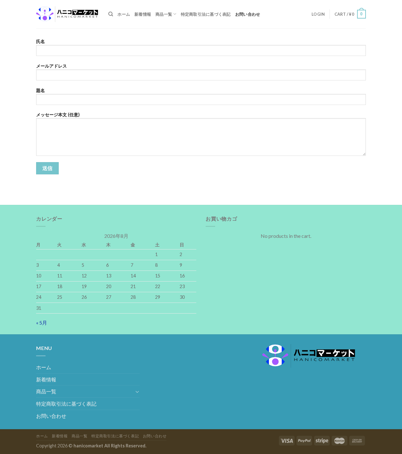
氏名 (40, 41)
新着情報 (142, 14)
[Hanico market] (67, 14)
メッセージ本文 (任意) (58, 114)
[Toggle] (137, 391)
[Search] (110, 14)
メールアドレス (51, 65)
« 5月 (41, 322)
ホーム (123, 14)
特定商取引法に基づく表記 (206, 14)
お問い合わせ (247, 14)
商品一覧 (163, 14)
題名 (40, 90)
